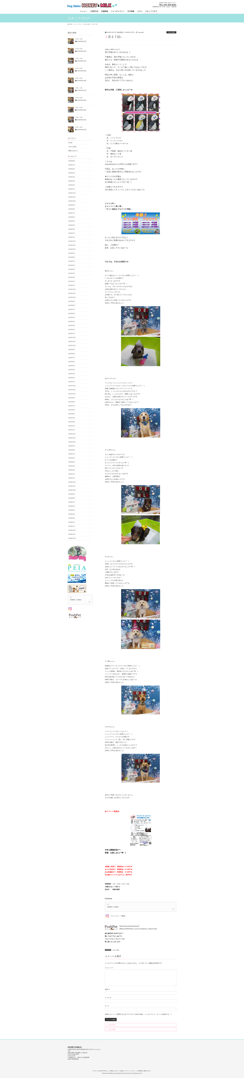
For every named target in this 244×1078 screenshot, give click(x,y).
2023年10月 (72, 297)
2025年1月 (71, 237)
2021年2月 (71, 426)
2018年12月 (72, 530)
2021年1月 (71, 430)
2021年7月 (71, 406)
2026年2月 (71, 185)
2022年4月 (71, 369)
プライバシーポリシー (130, 1071)
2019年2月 (71, 522)
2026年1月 (71, 189)
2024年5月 (71, 269)
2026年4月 (71, 177)
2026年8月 (71, 161)
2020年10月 (72, 442)
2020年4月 (71, 466)
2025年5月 (71, 221)
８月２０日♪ (79, 68)
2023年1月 (71, 333)
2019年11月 (71, 486)
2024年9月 (71, 253)
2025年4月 (71, 225)
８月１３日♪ (79, 127)
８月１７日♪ (79, 88)
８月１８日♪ (79, 78)
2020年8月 (71, 450)
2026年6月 (71, 169)
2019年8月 (71, 498)
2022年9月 (71, 349)
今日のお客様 (171, 32)
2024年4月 (71, 273)
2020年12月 (72, 434)
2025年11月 (71, 197)
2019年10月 (72, 490)
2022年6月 (71, 361)
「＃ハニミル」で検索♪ (118, 916)
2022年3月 (71, 373)
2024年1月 (71, 285)
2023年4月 (71, 321)
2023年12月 (72, 289)
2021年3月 (71, 422)
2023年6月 (71, 313)
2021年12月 (72, 385)
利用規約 (140, 1071)
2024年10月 (72, 249)
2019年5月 (71, 510)
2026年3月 (71, 181)
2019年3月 (71, 518)
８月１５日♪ (79, 107)
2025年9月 (71, 205)
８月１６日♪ (79, 97)
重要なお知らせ (73, 150)
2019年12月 (72, 482)
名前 (107, 989)
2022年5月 (71, 365)
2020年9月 (71, 446)
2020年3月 (71, 470)
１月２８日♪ (112, 1029)
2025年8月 (71, 209)
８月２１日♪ (79, 58)
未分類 (70, 142)
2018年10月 (72, 538)
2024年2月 (71, 281)
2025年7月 (71, 213)
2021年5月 (71, 414)
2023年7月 (71, 309)
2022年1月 (71, 381)
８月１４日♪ (79, 117)
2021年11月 (71, 389)
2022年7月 (71, 357)
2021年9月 (71, 398)
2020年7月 (71, 454)
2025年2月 (71, 233)
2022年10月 (72, 345)
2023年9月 (71, 301)
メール (108, 997)
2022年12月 (72, 337)
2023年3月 (71, 325)
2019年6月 (71, 506)
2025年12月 (72, 193)
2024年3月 (71, 277)
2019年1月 (71, 526)
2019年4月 (71, 514)
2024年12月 (72, 241)
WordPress (111, 1073)
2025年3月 (71, 229)
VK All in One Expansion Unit (134, 1073)
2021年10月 (72, 394)
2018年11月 (71, 534)
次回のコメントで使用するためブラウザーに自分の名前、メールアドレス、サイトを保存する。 (137, 1014)
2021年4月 (71, 418)
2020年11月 (71, 438)
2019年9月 (71, 494)
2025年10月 (72, 201)
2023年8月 (71, 305)
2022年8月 (71, 353)
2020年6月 (71, 458)
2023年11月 (71, 293)
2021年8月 (71, 402)
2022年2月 (71, 377)
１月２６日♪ (112, 1025)
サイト (107, 1006)
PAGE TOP (236, 1044)
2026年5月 (71, 173)
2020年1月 (71, 478)
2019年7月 (71, 502)
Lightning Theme (121, 1073)
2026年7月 (71, 165)
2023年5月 (71, 317)
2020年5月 (71, 462)
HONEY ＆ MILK (113, 907)
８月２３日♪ (79, 39)
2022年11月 (71, 341)
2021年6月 (71, 410)
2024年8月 (71, 257)
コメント (109, 968)
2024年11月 (71, 245)
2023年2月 (71, 329)
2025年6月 (71, 217)
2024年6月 (71, 265)
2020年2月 (71, 474)
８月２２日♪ (79, 48)
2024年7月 (71, 261)
